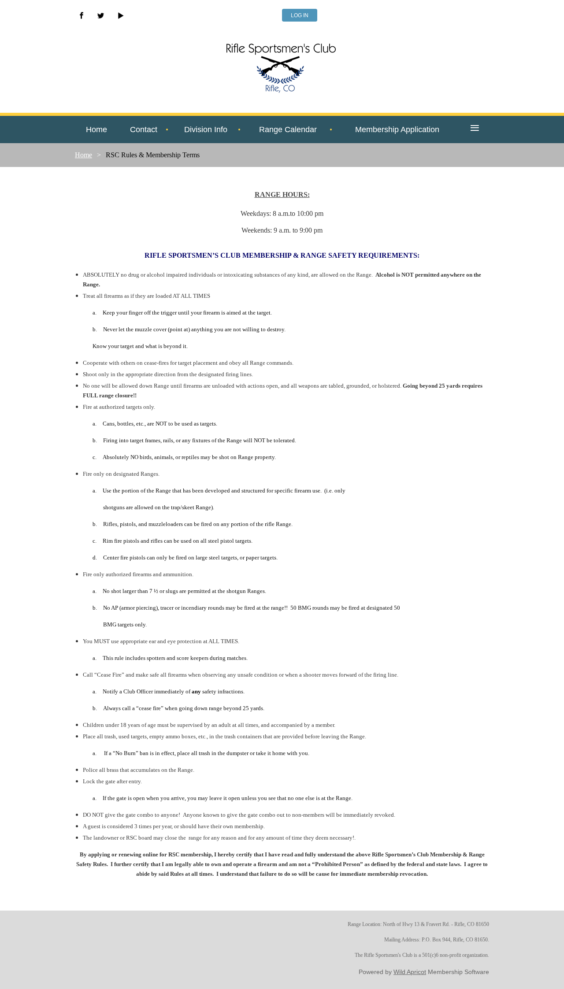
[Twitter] (101, 15)
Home (83, 155)
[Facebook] (81, 15)
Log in (299, 15)
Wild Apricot (409, 971)
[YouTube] (120, 15)
